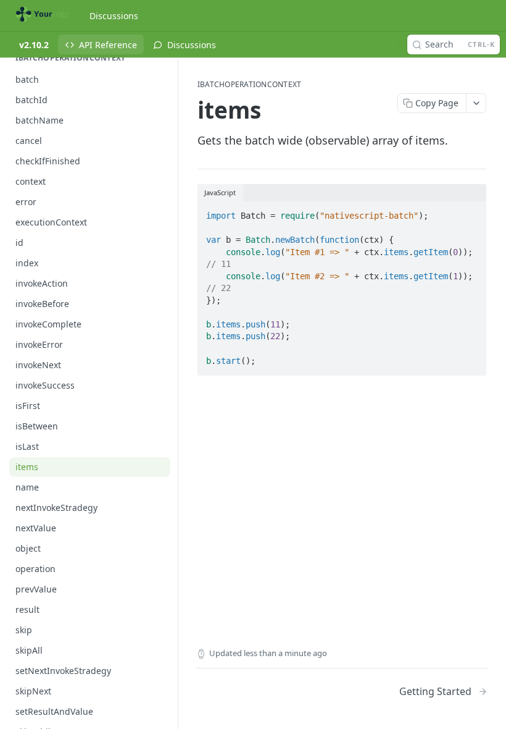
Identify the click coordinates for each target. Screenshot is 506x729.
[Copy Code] (471, 212)
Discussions (113, 16)
